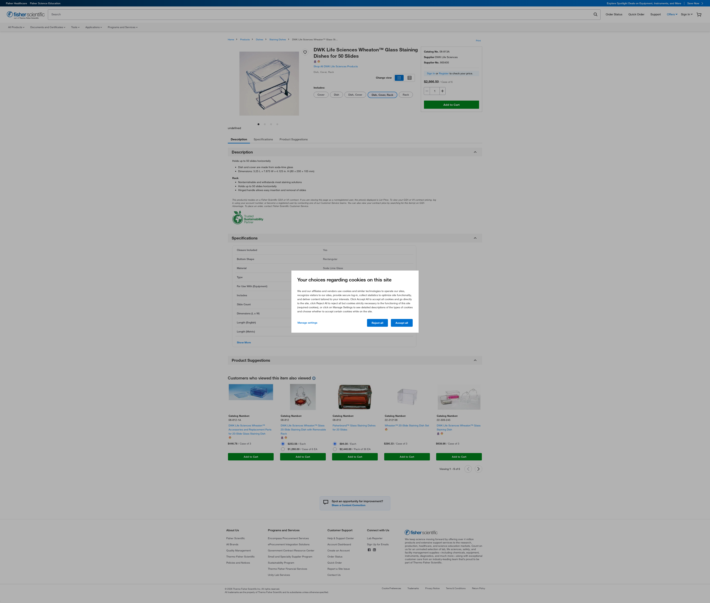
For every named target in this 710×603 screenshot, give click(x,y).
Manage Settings (307, 322)
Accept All (401, 323)
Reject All (377, 323)
